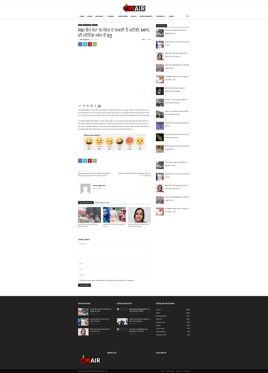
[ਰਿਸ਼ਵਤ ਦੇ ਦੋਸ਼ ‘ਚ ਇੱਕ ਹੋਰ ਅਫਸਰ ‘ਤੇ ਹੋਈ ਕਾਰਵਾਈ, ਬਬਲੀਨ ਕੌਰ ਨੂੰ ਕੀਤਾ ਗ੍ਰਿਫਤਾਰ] (122, 321)
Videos (89, 16)
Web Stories (123, 16)
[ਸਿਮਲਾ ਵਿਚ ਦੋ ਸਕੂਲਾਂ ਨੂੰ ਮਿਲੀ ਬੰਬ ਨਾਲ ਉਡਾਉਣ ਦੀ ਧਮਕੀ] (89, 215)
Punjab (110, 16)
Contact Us (187, 371)
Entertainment (146, 16)
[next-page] (82, 230)
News (85, 22)
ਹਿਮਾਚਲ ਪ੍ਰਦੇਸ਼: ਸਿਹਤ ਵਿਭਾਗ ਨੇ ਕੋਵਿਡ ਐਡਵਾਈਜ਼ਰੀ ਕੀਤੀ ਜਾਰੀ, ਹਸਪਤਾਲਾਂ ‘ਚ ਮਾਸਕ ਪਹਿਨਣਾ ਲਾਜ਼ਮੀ (94, 175)
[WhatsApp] (95, 44)
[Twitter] (85, 44)
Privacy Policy (170, 371)
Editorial (160, 16)
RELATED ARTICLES (85, 203)
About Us (179, 371)
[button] (187, 16)
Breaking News (93, 22)
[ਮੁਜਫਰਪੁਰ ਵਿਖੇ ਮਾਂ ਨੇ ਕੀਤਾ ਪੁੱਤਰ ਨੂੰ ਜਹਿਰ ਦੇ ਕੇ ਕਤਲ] (114, 215)
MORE (171, 16)
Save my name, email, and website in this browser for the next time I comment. (107, 280)
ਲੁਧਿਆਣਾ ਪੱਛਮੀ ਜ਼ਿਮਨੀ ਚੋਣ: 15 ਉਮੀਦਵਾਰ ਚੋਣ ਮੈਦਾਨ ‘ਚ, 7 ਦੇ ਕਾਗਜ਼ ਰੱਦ (135, 175)
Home (82, 16)
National (99, 16)
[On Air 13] (134, 7)
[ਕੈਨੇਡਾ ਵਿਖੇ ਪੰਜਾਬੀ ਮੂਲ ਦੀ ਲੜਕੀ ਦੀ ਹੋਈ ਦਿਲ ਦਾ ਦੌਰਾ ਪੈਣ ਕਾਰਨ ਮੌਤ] (139, 215)
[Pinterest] (90, 44)
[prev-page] (79, 230)
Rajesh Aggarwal (84, 39)
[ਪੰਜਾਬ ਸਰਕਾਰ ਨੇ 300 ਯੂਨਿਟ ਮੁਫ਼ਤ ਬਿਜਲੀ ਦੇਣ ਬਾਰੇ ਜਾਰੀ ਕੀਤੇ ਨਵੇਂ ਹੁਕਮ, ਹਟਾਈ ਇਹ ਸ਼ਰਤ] (122, 331)
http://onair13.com (98, 188)
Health (134, 16)
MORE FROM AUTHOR (102, 203)
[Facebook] (80, 44)
